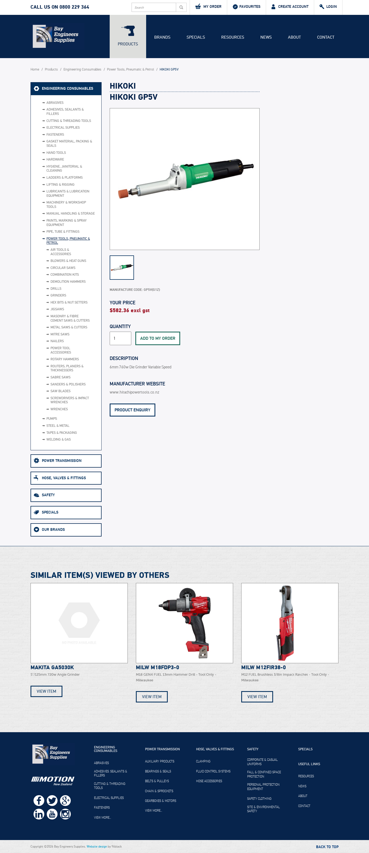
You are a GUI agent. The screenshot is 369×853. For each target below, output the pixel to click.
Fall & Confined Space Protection (264, 774)
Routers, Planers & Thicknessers (67, 368)
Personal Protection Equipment (263, 787)
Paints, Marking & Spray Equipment (66, 223)
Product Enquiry (132, 410)
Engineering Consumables (82, 69)
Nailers (57, 341)
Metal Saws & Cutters (69, 327)
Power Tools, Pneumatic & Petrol (130, 69)
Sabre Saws (61, 377)
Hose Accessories (209, 781)
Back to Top (327, 847)
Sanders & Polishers (68, 384)
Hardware (55, 160)
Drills (56, 289)
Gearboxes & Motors (160, 801)
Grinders (58, 296)
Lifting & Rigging (60, 185)
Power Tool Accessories (61, 350)
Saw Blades (61, 391)
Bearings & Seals (158, 771)
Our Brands (53, 529)
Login (331, 6)
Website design (97, 846)
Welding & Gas (58, 440)
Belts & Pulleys (157, 781)
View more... (102, 817)
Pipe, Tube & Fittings (62, 232)
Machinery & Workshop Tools (66, 205)
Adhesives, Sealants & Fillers (65, 112)
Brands (162, 37)
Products (128, 44)
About (294, 37)
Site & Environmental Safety (263, 809)
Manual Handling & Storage (70, 214)
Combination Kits (65, 275)
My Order (212, 6)
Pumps (51, 419)
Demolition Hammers (68, 282)
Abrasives (54, 103)
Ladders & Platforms (64, 178)
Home (35, 69)
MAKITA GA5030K (52, 667)
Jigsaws (57, 309)
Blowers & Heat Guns (68, 261)
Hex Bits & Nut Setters (69, 303)
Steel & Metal (57, 426)
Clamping (203, 761)
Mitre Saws (60, 334)
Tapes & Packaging (61, 433)
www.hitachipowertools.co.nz (134, 392)
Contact (325, 37)
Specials (196, 37)
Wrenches (59, 409)
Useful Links (309, 764)
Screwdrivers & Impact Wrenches (70, 400)
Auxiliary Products (159, 761)
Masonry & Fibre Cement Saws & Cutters (70, 318)
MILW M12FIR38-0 (263, 667)
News (266, 37)
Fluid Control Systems (213, 771)
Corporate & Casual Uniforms (262, 762)
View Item (46, 691)
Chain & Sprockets (159, 791)
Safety (48, 495)
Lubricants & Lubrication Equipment (67, 193)
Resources (232, 37)
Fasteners (55, 135)
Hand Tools (56, 153)
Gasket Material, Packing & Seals (69, 143)
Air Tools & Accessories (61, 252)
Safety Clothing (259, 799)
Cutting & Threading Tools (68, 121)
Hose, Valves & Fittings (64, 478)
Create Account (293, 6)
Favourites (249, 6)
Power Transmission (62, 460)
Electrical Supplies (63, 128)
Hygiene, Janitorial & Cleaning (64, 169)
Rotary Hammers (65, 359)
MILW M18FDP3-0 (157, 667)
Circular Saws (63, 268)
